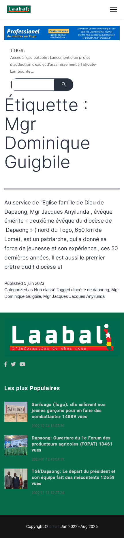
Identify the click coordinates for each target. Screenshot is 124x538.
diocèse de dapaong (90, 289)
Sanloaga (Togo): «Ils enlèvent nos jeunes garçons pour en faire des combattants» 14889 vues (69, 410)
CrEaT (54, 526)
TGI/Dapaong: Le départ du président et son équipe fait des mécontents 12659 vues (74, 477)
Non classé (44, 289)
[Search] (63, 84)
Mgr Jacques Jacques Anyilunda (74, 296)
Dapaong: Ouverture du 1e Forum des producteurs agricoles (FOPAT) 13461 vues (72, 444)
